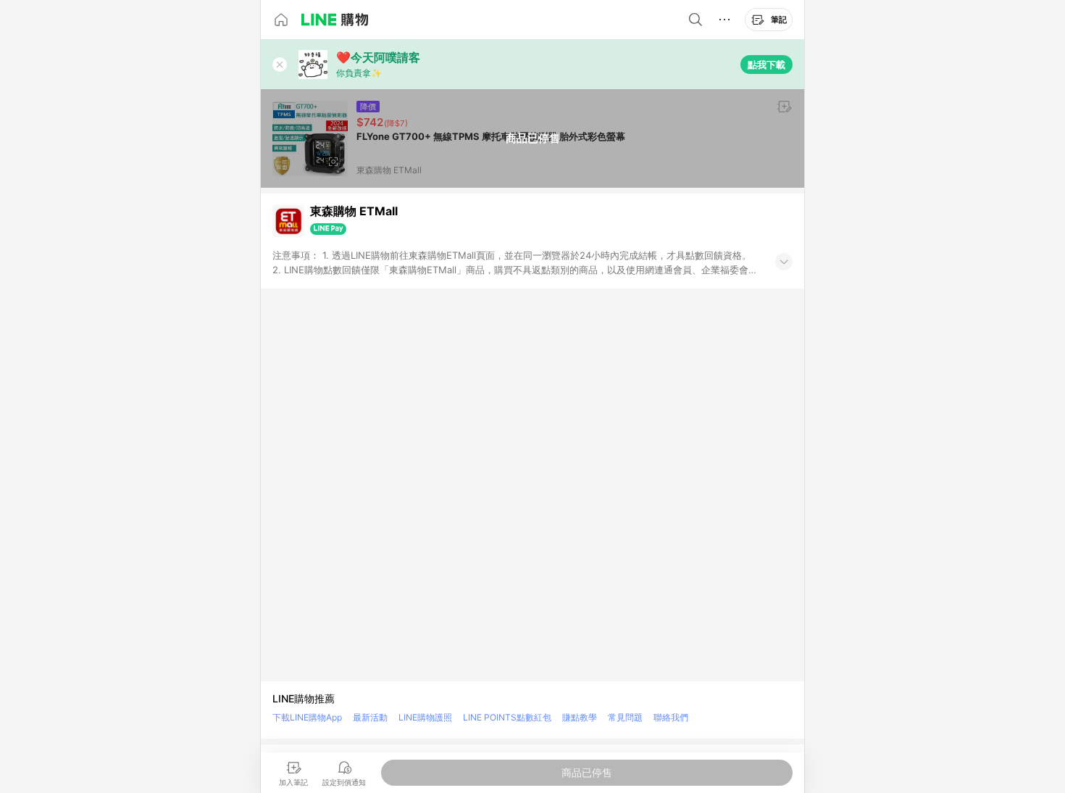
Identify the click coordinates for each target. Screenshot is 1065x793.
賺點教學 (579, 717)
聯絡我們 (670, 717)
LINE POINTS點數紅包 (507, 717)
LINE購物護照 (425, 717)
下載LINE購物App (307, 717)
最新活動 (370, 717)
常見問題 (625, 717)
